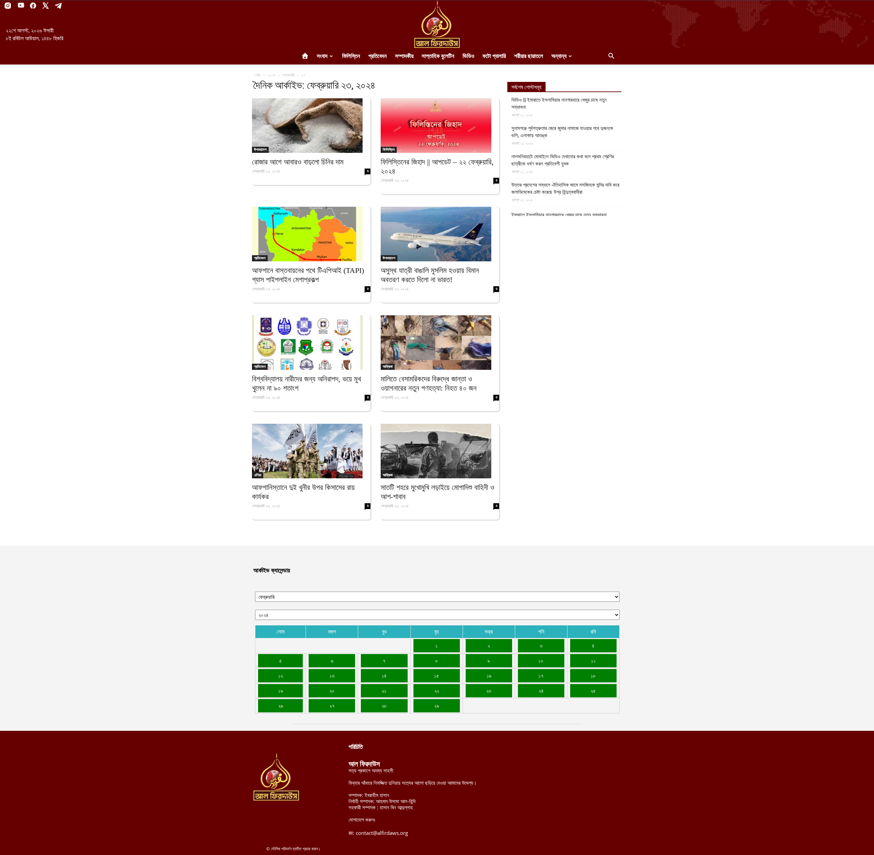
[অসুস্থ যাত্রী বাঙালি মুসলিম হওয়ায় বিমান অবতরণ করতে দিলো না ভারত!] (440, 234)
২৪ (541, 690)
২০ (332, 690)
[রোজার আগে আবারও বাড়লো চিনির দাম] (311, 125)
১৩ (332, 675)
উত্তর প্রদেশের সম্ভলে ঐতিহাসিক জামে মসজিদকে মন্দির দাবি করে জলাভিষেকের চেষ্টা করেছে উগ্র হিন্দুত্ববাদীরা (565, 188)
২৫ (593, 690)
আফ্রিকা (388, 366)
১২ (280, 675)
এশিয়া (257, 475)
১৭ (541, 675)
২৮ (384, 705)
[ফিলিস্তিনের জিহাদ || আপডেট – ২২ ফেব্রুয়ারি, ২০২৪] (440, 125)
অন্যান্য (558, 56)
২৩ (488, 690)
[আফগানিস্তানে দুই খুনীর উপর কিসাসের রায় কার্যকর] (311, 451)
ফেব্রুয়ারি (288, 75)
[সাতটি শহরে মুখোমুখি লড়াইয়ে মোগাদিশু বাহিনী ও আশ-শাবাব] (440, 451)
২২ (436, 690)
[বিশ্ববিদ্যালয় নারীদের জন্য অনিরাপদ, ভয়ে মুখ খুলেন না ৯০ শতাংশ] (311, 342)
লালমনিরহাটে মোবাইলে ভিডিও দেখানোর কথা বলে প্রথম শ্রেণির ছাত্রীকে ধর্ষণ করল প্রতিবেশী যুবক (562, 160)
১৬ (489, 675)
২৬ (280, 705)
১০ (541, 660)
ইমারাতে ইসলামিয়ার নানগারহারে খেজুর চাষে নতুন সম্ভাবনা (559, 215)
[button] (611, 56)
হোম (258, 75)
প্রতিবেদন (377, 56)
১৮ (593, 675)
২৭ (332, 705)
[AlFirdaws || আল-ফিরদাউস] (437, 24)
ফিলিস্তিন (351, 56)
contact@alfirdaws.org (382, 832)
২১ (384, 690)
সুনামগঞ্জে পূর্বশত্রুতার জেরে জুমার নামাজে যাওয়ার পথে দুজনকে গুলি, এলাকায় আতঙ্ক (562, 132)
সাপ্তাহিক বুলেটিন (438, 56)
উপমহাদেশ (260, 149)
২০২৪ (271, 75)
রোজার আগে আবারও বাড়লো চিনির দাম (297, 162)
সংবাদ (322, 56)
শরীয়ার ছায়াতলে (528, 56)
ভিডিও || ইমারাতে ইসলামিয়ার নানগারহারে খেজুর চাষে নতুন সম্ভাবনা (559, 103)
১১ (593, 660)
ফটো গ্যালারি (494, 56)
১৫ (436, 675)
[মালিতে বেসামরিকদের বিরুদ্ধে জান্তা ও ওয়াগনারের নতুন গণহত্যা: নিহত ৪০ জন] (440, 342)
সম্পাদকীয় (404, 56)
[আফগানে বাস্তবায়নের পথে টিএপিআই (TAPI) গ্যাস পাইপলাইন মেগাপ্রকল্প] (311, 234)
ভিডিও (468, 56)
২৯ (436, 705)
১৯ (280, 690)
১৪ (384, 675)
